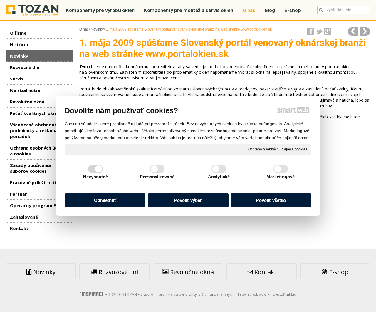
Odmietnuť (105, 200)
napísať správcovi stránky (176, 294)
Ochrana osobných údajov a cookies (277, 149)
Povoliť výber (188, 200)
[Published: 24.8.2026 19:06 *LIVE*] (107, 294)
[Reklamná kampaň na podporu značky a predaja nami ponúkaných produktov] (353, 31)
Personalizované (157, 176)
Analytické (219, 176)
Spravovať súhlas (282, 294)
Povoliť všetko (271, 200)
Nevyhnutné (95, 176)
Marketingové (280, 176)
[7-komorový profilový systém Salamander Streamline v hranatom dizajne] (365, 31)
